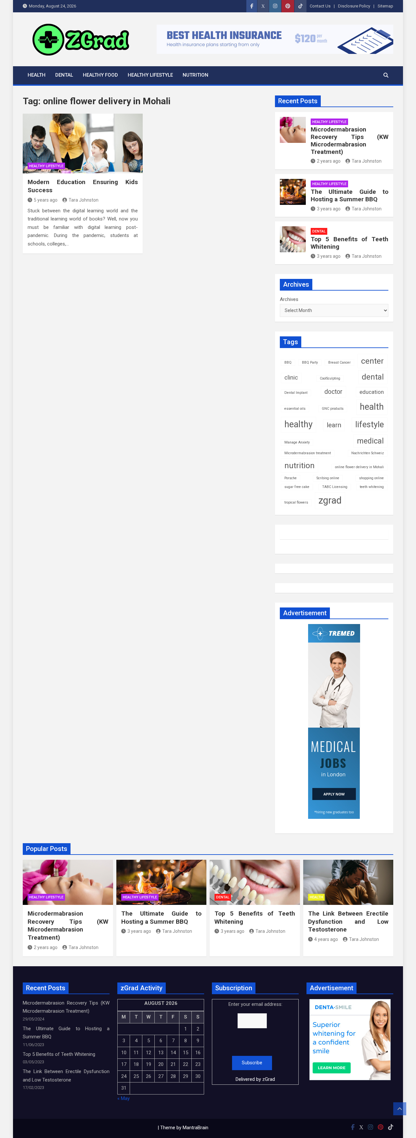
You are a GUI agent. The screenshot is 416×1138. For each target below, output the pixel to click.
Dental (64, 75)
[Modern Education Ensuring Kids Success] (83, 144)
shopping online (371, 478)
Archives (289, 299)
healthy (298, 424)
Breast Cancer (339, 362)
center (372, 361)
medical (370, 440)
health (372, 407)
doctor (333, 391)
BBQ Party (310, 362)
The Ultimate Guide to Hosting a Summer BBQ (349, 195)
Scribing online (328, 478)
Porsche (290, 478)
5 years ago (46, 200)
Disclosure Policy (354, 6)
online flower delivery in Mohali (359, 467)
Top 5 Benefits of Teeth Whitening (349, 242)
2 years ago (329, 161)
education (371, 392)
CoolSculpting (330, 378)
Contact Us (320, 6)
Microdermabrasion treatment (307, 453)
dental (373, 376)
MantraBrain (195, 1128)
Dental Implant (295, 393)
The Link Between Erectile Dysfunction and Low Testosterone (348, 921)
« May (123, 1098)
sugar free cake (296, 487)
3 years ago (329, 208)
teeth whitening (372, 487)
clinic (291, 377)
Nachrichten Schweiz (367, 453)
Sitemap (385, 6)
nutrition (299, 465)
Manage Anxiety (297, 442)
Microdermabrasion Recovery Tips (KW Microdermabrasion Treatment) (349, 140)
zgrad (330, 500)
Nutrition (195, 75)
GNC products (333, 408)
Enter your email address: (255, 1041)
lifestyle (369, 424)
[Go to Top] (399, 1108)
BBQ (288, 362)
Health (37, 75)
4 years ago (326, 939)
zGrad (268, 1079)
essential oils (295, 408)
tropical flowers (296, 502)
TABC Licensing (334, 487)
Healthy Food (100, 75)
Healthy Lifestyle (150, 75)
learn (334, 425)
